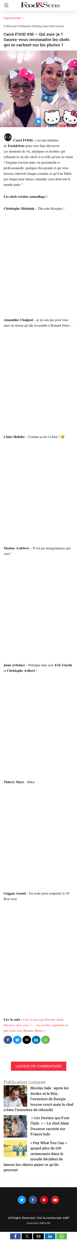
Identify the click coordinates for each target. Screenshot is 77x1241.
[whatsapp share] (45, 1040)
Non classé (57, 26)
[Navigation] (5, 5)
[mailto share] (26, 1040)
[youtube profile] (55, 1200)
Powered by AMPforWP (38, 1223)
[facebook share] (8, 1040)
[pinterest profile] (44, 1200)
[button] (15, 1236)
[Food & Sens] (40, 4)
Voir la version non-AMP (53, 1218)
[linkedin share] (36, 1040)
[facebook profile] (33, 1200)
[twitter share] (17, 1040)
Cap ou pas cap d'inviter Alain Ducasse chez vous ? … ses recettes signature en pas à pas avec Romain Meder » (36, 1025)
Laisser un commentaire (39, 1066)
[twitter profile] (22, 1200)
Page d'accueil (12, 18)
